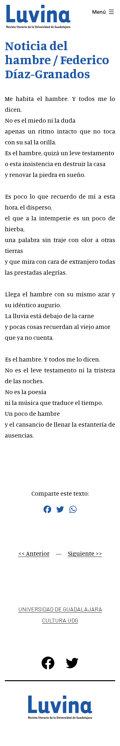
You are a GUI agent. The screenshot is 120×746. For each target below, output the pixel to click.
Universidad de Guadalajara (60, 609)
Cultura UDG (60, 620)
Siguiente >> (85, 553)
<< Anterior (34, 553)
